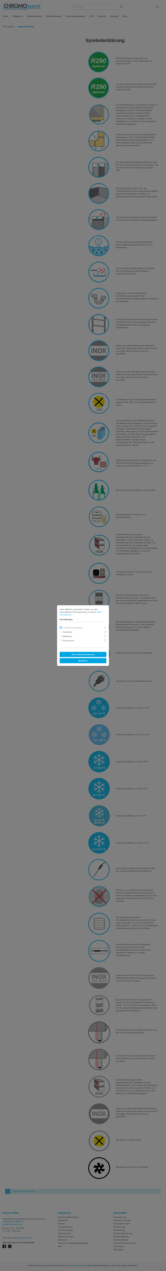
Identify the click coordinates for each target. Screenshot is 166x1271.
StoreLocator (68, 640)
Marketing (67, 636)
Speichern (83, 660)
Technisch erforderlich (72, 627)
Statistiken (67, 632)
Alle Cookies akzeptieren (83, 654)
